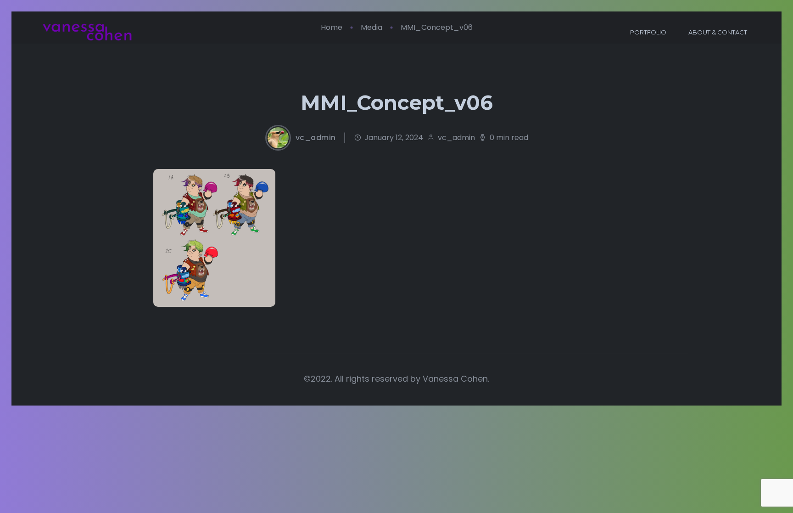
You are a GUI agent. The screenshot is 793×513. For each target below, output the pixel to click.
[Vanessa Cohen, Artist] (87, 32)
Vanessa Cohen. (456, 378)
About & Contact (717, 32)
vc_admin (316, 138)
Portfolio (648, 32)
